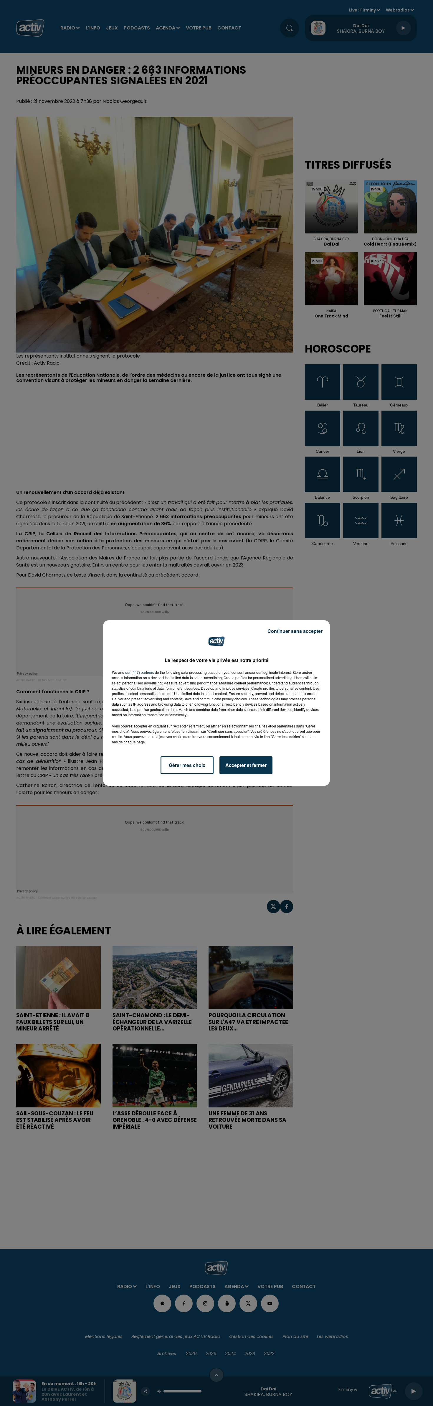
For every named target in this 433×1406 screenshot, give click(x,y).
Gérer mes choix (187, 765)
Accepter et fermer (246, 765)
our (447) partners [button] (139, 672)
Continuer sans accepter (295, 631)
